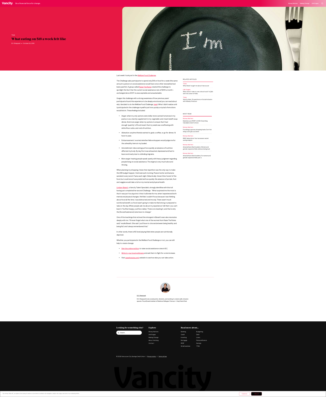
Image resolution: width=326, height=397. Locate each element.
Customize (244, 393)
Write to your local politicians (132, 253)
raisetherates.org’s (132, 258)
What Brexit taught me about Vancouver (196, 86)
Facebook (192, 356)
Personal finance (201, 340)
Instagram (198, 356)
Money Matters (293, 3)
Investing (184, 337)
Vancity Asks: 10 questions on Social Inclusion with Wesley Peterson (197, 100)
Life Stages (315, 3)
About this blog (154, 340)
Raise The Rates (145, 87)
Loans (198, 337)
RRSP (182, 343)
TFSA (198, 346)
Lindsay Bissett (122, 187)
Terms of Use (162, 356)
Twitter (187, 356)
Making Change (304, 3)
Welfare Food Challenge (147, 75)
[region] (163, 394)
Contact (151, 343)
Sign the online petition (130, 248)
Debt (198, 334)
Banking (183, 332)
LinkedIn (203, 356)
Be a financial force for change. (27, 3)
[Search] (322, 3)
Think (13, 35)
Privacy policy (151, 356)
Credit (183, 334)
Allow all (256, 393)
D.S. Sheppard (15, 43)
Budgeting (199, 332)
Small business (185, 346)
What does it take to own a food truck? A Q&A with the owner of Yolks (198, 92)
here (155, 104)
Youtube (208, 356)
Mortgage (184, 340)
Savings (198, 343)
